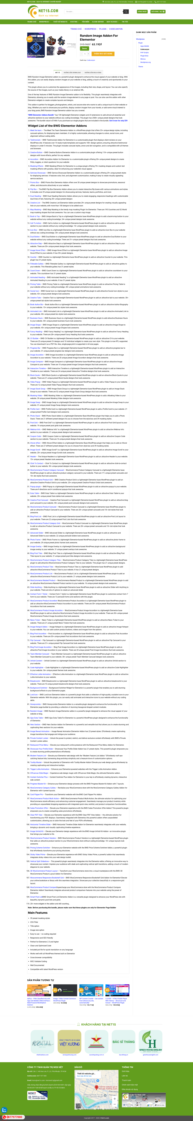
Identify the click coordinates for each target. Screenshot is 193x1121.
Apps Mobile (144, 46)
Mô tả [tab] (57, 72)
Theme (140, 67)
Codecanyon (116, 29)
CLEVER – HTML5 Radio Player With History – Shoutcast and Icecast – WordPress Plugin (116, 1001)
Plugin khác (144, 56)
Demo (84, 48)
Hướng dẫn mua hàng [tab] (93, 72)
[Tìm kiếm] (126, 11)
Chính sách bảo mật (130, 1085)
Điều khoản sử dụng (130, 1089)
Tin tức (125, 22)
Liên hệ (125, 1076)
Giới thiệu (125, 1071)
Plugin (102, 29)
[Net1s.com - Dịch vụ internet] (44, 11)
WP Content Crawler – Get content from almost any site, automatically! (91, 1001)
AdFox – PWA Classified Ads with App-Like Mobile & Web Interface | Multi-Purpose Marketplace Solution (38, 1002)
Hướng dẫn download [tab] (72, 72)
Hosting (73, 22)
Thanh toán (126, 1080)
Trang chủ (31, 22)
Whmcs (143, 59)
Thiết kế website (60, 22)
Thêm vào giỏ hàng (103, 54)
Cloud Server (98, 22)
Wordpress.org (145, 62)
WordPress (44, 22)
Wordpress (90, 29)
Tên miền (85, 22)
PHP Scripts (144, 53)
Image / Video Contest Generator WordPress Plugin (64, 1000)
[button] (142, 11)
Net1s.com (105, 1118)
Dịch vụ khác (112, 22)
